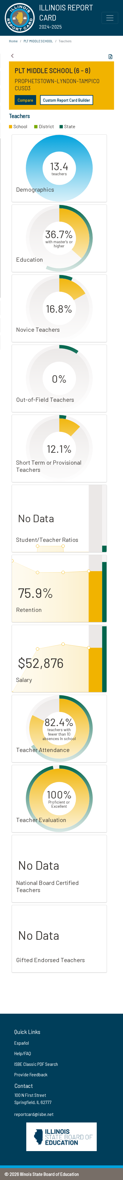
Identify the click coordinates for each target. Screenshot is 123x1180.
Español (21, 1043)
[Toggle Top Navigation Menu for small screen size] (110, 18)
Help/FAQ (22, 1053)
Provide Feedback (30, 1074)
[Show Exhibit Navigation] (12, 56)
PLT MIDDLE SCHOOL (38, 41)
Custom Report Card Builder (66, 100)
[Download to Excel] (110, 56)
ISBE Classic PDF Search (36, 1064)
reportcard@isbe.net (33, 1114)
